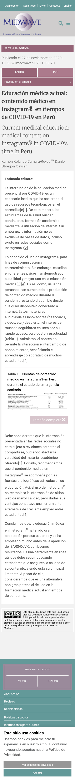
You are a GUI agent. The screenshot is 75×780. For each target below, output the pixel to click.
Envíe (42, 5)
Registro (9, 701)
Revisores (53, 680)
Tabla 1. (13, 374)
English (68, 5)
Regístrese (29, 5)
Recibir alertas (13, 709)
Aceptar (37, 772)
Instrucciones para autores (21, 725)
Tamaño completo (47, 420)
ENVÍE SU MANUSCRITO (37, 669)
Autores (22, 680)
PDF (55, 71)
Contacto (54, 5)
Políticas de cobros (16, 717)
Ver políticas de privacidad (37, 764)
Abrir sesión (12, 5)
